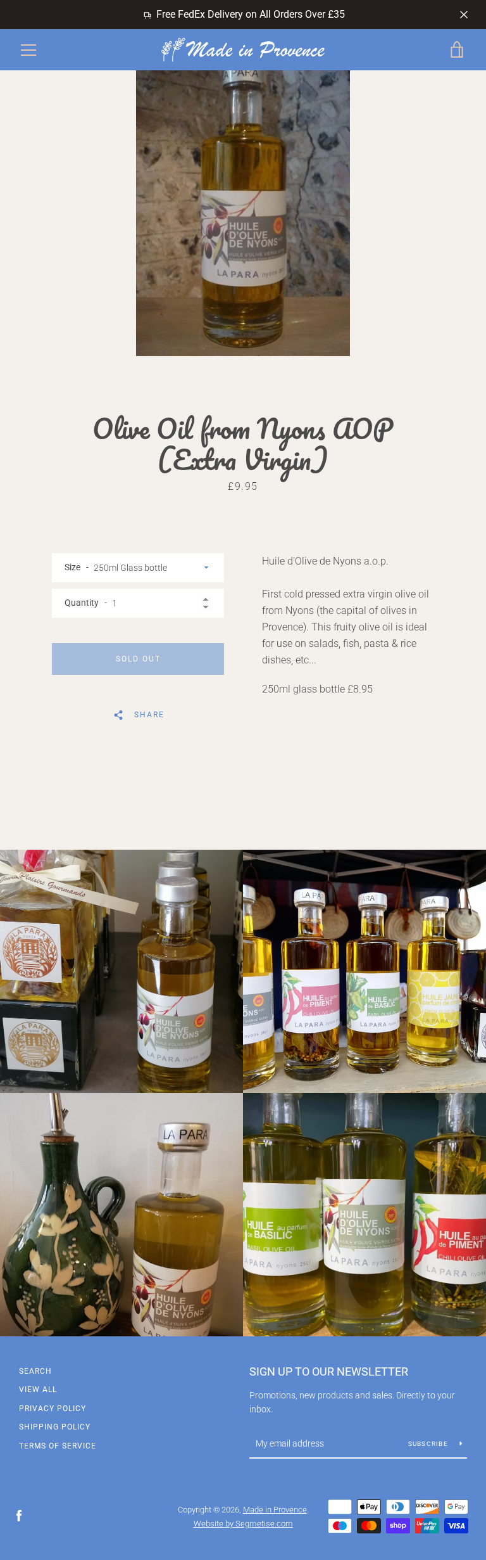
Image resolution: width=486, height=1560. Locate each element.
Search (35, 1371)
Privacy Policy (52, 1408)
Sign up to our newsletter (328, 1371)
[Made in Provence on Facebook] (19, 1515)
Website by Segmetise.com (243, 1523)
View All (38, 1389)
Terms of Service (57, 1446)
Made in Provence (275, 1509)
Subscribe (429, 1443)
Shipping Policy (54, 1427)
